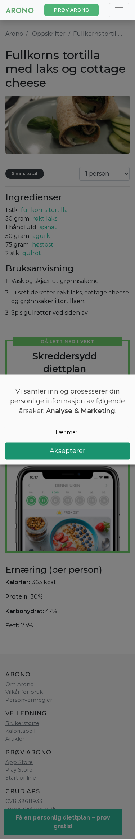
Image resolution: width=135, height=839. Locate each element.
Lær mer (66, 432)
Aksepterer (67, 450)
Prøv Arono (71, 10)
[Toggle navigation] (119, 10)
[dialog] (67, 420)
